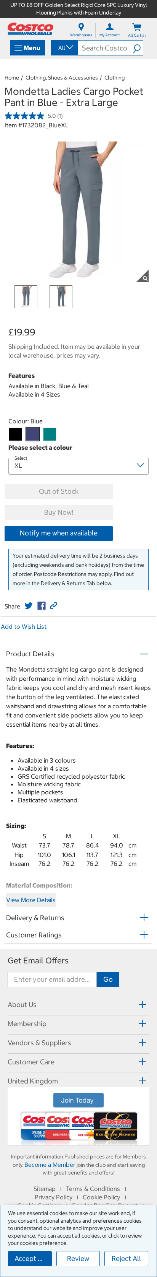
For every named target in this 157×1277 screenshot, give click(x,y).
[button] (138, 48)
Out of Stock (58, 491)
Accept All (30, 1258)
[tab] (78, 1004)
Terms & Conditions (93, 1188)
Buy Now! (58, 512)
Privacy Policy (53, 1197)
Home (12, 77)
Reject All (126, 1258)
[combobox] (64, 48)
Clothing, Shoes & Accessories (62, 77)
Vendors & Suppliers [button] (39, 1042)
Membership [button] (27, 1023)
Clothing (114, 77)
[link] (28, 606)
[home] (30, 29)
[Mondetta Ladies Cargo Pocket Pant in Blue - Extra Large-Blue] (33, 434)
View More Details (31, 900)
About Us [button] (22, 1004)
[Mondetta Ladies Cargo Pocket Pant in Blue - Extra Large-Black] (15, 434)
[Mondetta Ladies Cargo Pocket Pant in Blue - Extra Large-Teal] (50, 434)
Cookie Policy (101, 1197)
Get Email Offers (38, 960)
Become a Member (49, 1164)
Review (78, 1258)
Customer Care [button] (31, 1061)
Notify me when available (59, 533)
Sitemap (45, 1188)
